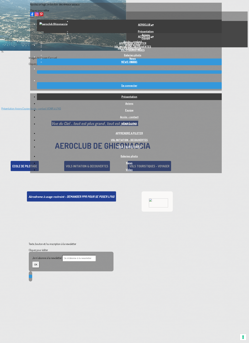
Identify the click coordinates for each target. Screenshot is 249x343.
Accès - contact (129, 117)
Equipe (146, 38)
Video (129, 169)
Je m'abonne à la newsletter (47, 258)
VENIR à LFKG (129, 123)
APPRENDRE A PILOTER (132, 43)
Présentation (129, 96)
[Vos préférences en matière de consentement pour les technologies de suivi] (243, 337)
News (132, 58)
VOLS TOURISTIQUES (133, 50)
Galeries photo (132, 55)
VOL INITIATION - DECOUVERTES (129, 140)
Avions (129, 103)
